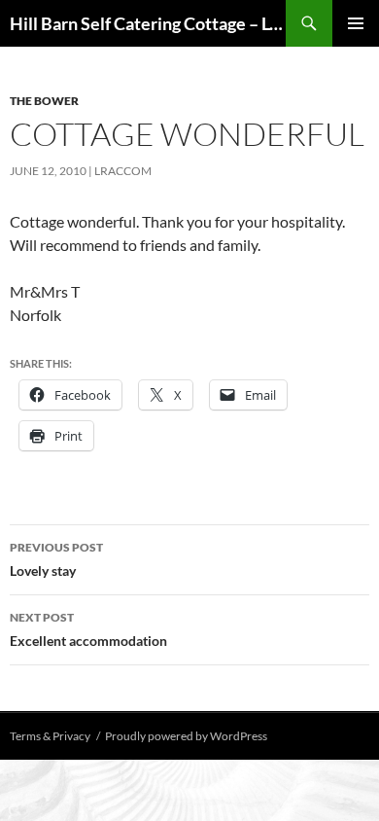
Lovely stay (56, 559)
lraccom (123, 170)
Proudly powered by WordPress (186, 736)
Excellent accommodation (88, 629)
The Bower (44, 100)
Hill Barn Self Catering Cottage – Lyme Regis (148, 23)
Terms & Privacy (50, 736)
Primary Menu (355, 23)
